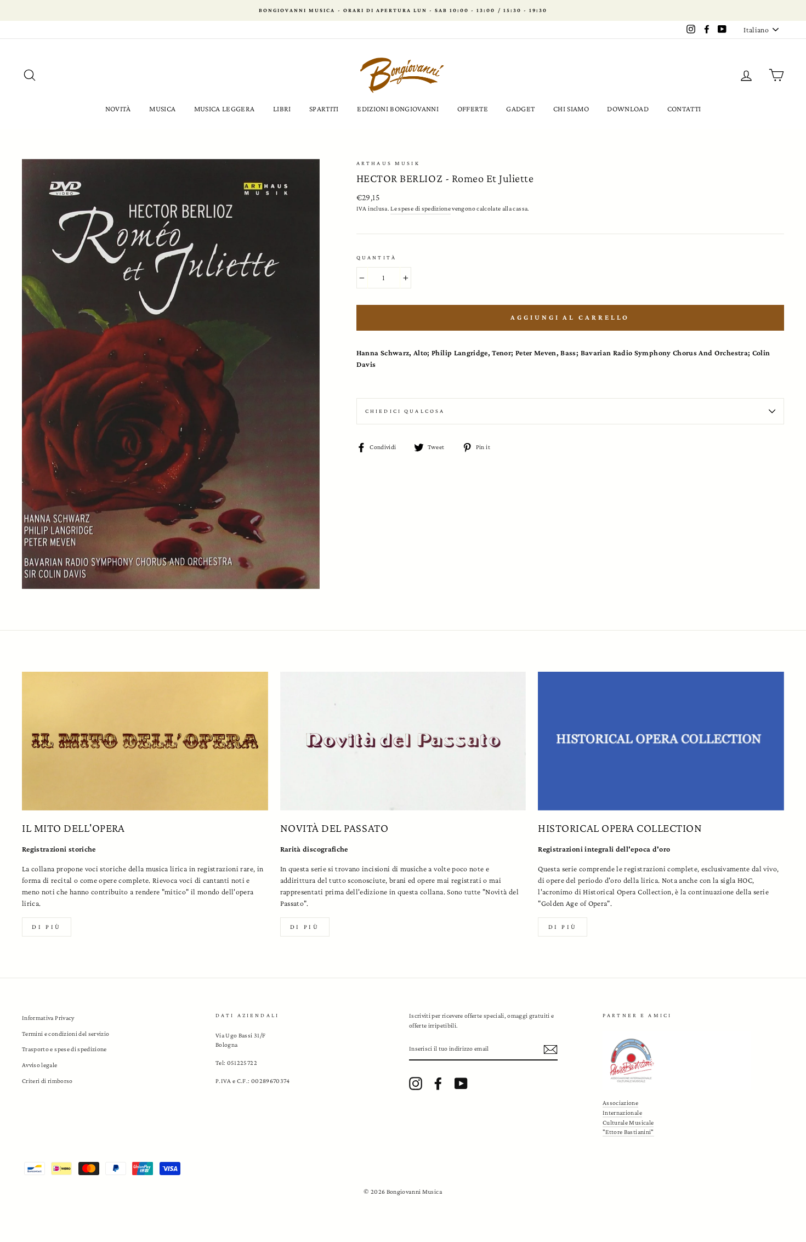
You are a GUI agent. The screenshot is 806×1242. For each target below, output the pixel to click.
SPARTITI (324, 108)
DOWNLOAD (628, 108)
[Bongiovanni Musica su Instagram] (415, 1083)
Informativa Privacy (48, 1018)
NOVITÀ (118, 108)
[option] (403, 10)
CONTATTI (684, 108)
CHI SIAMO (571, 108)
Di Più (563, 927)
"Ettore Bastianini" (628, 1132)
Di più (46, 927)
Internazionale (622, 1112)
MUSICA (162, 108)
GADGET (520, 108)
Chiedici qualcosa (405, 411)
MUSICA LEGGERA (224, 108)
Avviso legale (40, 1065)
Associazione (620, 1103)
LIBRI (282, 108)
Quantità (376, 257)
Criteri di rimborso (47, 1081)
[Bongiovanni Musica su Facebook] (438, 1083)
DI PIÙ (305, 927)
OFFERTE (472, 108)
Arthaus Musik (388, 163)
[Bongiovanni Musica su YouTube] (461, 1083)
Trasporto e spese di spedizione (64, 1049)
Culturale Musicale (628, 1122)
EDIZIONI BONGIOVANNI (398, 108)
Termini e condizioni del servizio (66, 1033)
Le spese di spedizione (420, 208)
